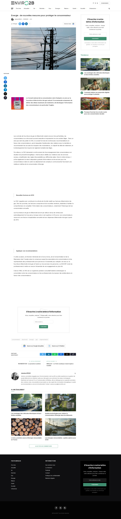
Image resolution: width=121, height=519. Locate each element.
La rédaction (48, 467)
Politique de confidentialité (52, 475)
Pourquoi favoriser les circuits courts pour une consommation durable (95, 113)
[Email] (5, 93)
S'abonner (104, 3)
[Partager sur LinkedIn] (26, 23)
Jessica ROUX (18, 19)
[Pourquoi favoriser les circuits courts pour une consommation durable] (95, 103)
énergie (31, 339)
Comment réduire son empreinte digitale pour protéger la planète (96, 93)
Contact (47, 473)
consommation (16, 339)
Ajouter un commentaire (43, 446)
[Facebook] (5, 82)
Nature (66, 8)
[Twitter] (5, 78)
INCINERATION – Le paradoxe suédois (29, 364)
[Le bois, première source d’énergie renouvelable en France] (26, 427)
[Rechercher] (109, 8)
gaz (37, 339)
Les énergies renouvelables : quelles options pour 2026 (60, 439)
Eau (50, 8)
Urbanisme (92, 8)
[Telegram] (5, 89)
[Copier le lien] (5, 97)
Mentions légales (50, 478)
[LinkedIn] (5, 85)
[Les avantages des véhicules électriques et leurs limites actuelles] (26, 402)
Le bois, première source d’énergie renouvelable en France (26, 439)
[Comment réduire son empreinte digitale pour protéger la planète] (95, 84)
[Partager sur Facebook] (23, 23)
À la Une (18, 8)
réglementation (44, 339)
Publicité (47, 470)
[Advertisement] (43, 84)
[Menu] (12, 8)
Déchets (42, 8)
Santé (74, 8)
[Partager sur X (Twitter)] (20, 23)
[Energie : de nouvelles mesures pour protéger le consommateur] (43, 48)
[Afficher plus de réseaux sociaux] (29, 23)
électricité (24, 339)
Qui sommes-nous (50, 465)
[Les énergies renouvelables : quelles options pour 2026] (60, 427)
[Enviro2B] (23, 3)
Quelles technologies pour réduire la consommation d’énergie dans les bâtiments (58, 414)
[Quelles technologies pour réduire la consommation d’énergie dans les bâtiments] (60, 402)
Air (34, 8)
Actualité (26, 8)
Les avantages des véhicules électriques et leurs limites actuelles (26, 414)
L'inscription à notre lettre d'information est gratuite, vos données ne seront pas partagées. (95, 44)
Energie (57, 8)
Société (83, 8)
